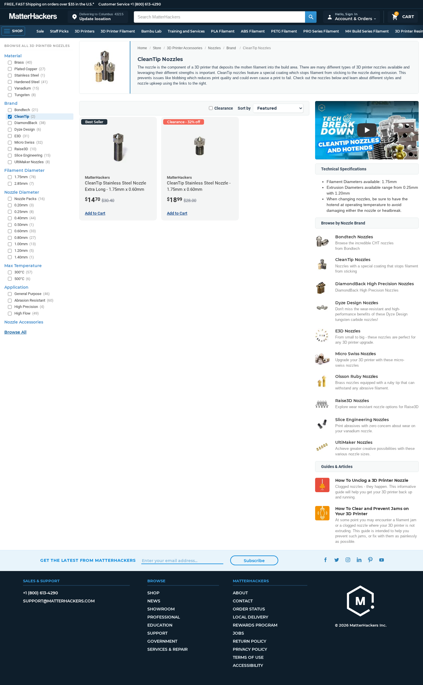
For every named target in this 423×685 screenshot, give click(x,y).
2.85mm (24, 183)
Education (159, 625)
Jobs (238, 633)
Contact (243, 601)
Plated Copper (29, 68)
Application (16, 287)
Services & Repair (167, 649)
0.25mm (24, 211)
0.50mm (24, 224)
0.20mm (24, 205)
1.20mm (24, 250)
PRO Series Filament (321, 31)
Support (157, 633)
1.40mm (24, 257)
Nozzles (214, 48)
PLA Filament (223, 31)
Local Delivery (250, 617)
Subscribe (254, 560)
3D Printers (84, 31)
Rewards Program (255, 625)
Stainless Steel (29, 75)
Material (13, 55)
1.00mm (25, 244)
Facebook (325, 560)
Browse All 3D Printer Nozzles (37, 46)
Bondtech (26, 110)
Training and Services (186, 31)
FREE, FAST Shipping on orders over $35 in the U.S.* (49, 4)
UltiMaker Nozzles (32, 162)
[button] (98, 17)
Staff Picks (59, 31)
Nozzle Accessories (23, 321)
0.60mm (25, 231)
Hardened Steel (31, 81)
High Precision (29, 307)
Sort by (244, 108)
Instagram (348, 560)
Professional (163, 617)
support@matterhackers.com (59, 601)
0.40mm (25, 218)
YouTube (381, 560)
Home (142, 48)
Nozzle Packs (29, 198)
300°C (23, 272)
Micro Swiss (28, 142)
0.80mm (25, 237)
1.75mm (25, 177)
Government (162, 641)
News (153, 601)
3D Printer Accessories (184, 48)
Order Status (249, 609)
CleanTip (24, 116)
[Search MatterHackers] (311, 17)
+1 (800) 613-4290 (145, 4)
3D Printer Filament (118, 31)
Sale (40, 31)
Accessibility (248, 665)
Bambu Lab (151, 31)
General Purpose (32, 294)
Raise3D (25, 148)
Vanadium (26, 88)
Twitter (336, 560)
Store (157, 48)
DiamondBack (30, 123)
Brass (23, 62)
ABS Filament (253, 31)
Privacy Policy (250, 649)
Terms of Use (248, 657)
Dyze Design (27, 129)
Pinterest (370, 560)
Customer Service (113, 4)
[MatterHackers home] (33, 17)
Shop (153, 592)
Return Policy (249, 641)
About (240, 592)
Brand (231, 48)
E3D (21, 136)
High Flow (26, 313)
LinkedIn (359, 560)
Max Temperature (23, 265)
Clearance (223, 108)
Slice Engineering (32, 155)
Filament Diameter (24, 170)
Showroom (161, 609)
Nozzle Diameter (21, 192)
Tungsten (25, 95)
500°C (22, 278)
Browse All (15, 331)
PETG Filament (284, 31)
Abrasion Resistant (34, 300)
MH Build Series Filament (367, 31)
